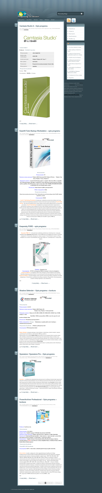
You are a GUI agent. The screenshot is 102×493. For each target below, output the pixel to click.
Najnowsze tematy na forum (75, 43)
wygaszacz (81, 95)
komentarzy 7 (34, 405)
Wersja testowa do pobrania (26, 68)
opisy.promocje (66, 91)
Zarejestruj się (72, 28)
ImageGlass (71, 77)
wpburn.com (32, 489)
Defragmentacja (70, 93)
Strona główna (21, 19)
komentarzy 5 (31, 294)
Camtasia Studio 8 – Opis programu (33, 26)
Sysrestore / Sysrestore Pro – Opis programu (37, 354)
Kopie (39, 133)
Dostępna (32, 322)
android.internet (66, 84)
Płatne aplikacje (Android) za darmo (74, 50)
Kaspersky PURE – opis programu (32, 226)
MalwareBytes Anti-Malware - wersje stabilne (74, 68)
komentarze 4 (31, 134)
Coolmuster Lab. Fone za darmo (75, 75)
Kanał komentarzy (73, 36)
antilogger (73, 89)
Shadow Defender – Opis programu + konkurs (37, 290)
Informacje (47, 19)
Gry (75, 84)
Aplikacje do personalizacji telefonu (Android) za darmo (74, 60)
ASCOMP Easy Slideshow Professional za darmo (74, 72)
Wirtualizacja (25, 294)
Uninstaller (80, 91)
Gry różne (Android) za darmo (75, 47)
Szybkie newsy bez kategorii (75, 57)
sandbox (25, 230)
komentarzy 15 (48, 357)
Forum (41, 19)
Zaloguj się (71, 31)
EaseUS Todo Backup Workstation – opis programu (39, 131)
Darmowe (49, 356)
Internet (42, 28)
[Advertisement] (51, 5)
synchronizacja (66, 83)
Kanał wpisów (72, 33)
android (68, 86)
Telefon (78, 83)
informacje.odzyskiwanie (74, 88)
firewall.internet (75, 91)
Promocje (72, 85)
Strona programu (41, 172)
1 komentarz (26, 29)
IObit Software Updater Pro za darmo (74, 64)
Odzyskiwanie (43, 133)
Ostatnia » (59, 483)
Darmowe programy (34, 356)
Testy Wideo (29, 19)
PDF (74, 93)
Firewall (43, 228)
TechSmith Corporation (30, 50)
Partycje (58, 133)
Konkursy (31, 404)
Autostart (71, 86)
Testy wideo (75, 86)
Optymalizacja (80, 88)
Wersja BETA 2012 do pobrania (26, 446)
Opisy (30, 28)
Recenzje (36, 19)
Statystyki (70, 91)
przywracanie (21, 134)
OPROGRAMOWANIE (56, 28)
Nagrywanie (47, 28)
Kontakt (53, 19)
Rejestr (70, 96)
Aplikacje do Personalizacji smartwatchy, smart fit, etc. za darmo (75, 54)
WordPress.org (72, 38)
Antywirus (40, 228)
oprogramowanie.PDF (78, 96)
